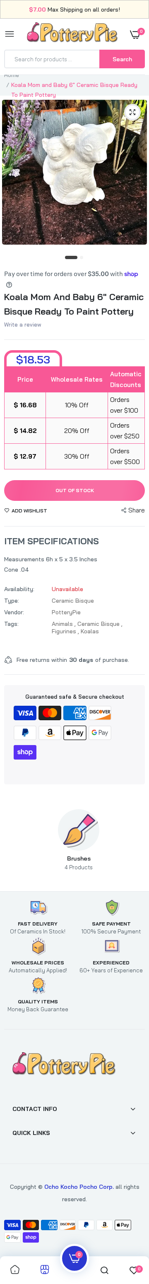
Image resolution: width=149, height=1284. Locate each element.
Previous (27, 840)
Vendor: (14, 612)
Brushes (79, 862)
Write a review (22, 324)
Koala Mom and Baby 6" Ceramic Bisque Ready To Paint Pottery (74, 304)
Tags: (11, 624)
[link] (126, 1232)
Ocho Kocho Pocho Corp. (79, 1186)
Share (136, 510)
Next (130, 840)
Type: (11, 600)
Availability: (19, 589)
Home (11, 75)
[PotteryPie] (72, 34)
